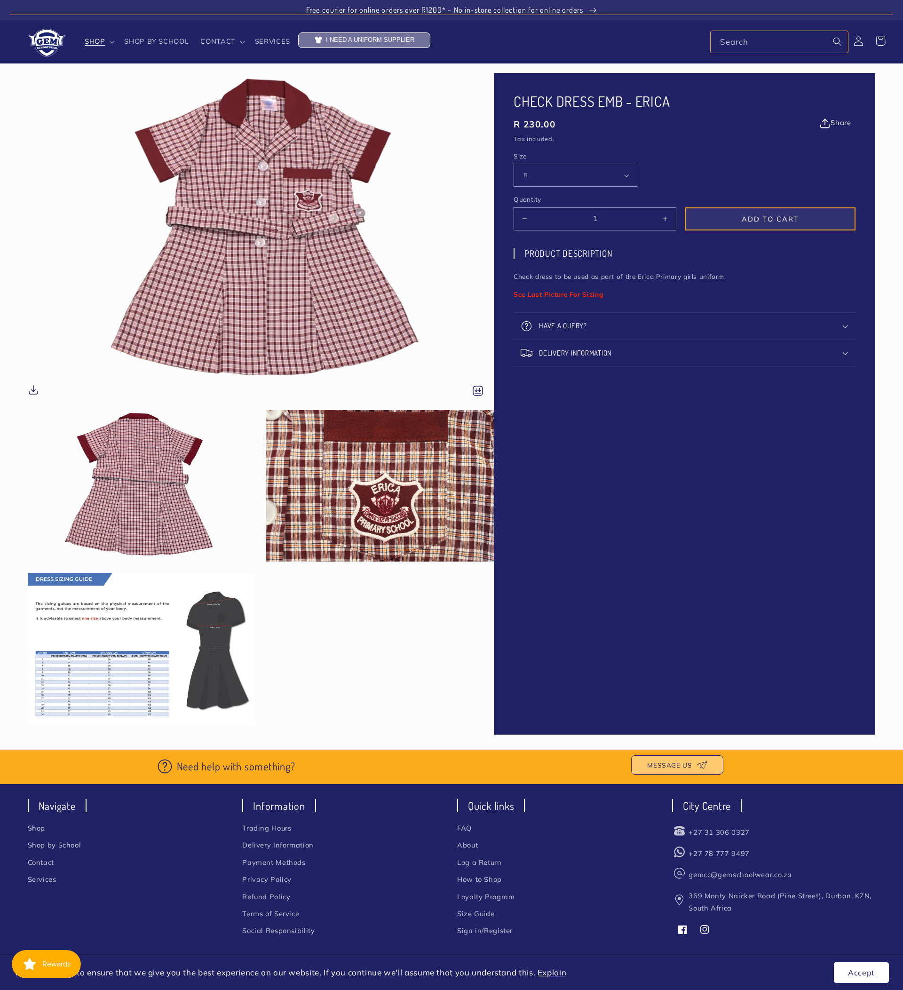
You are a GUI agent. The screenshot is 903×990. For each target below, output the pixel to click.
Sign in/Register (485, 930)
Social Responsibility (278, 930)
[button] (98, 42)
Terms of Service (270, 913)
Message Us (669, 765)
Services (42, 879)
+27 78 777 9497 (719, 853)
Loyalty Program (486, 896)
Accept (861, 972)
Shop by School (54, 844)
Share (841, 122)
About (467, 844)
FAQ (464, 828)
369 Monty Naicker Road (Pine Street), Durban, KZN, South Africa (780, 901)
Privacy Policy (267, 879)
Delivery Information (278, 844)
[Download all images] (477, 391)
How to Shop (479, 879)
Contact (41, 862)
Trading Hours (266, 828)
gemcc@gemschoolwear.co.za (740, 874)
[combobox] (779, 42)
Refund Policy (266, 896)
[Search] (837, 41)
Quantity (527, 199)
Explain (552, 972)
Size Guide (475, 913)
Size (520, 156)
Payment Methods (273, 862)
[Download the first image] (33, 391)
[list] (261, 398)
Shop (37, 828)
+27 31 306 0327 (719, 832)
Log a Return (479, 862)
